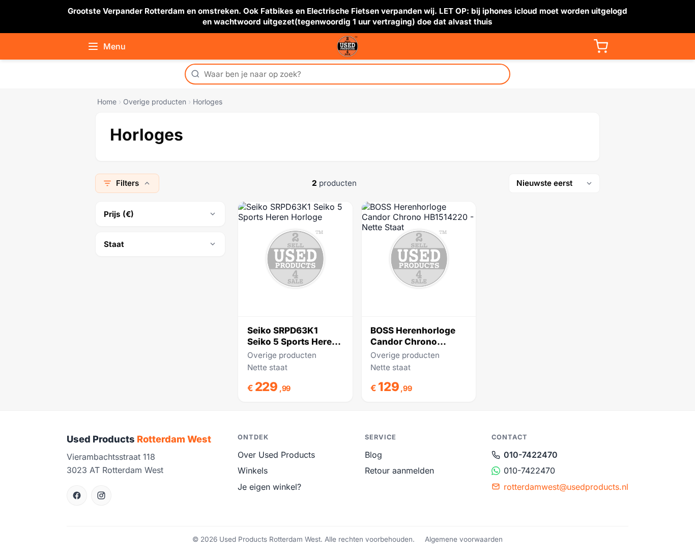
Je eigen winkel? (269, 487)
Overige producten (154, 101)
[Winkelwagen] (601, 46)
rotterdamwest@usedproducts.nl (566, 487)
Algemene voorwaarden (464, 539)
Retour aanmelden (399, 470)
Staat (114, 244)
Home (107, 101)
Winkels (253, 470)
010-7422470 (531, 455)
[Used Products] (347, 46)
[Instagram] (101, 495)
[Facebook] (77, 495)
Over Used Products (276, 455)
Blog (373, 455)
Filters (127, 183)
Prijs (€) (119, 214)
